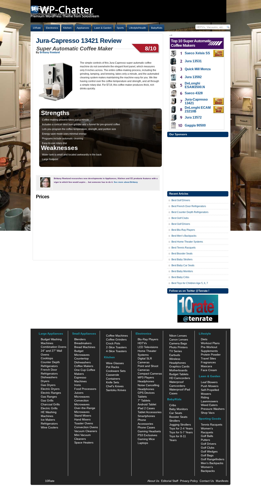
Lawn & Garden (103, 28)
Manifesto (222, 480)
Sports (120, 28)
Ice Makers (48, 419)
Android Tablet (147, 404)
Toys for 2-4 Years (181, 428)
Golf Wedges (209, 451)
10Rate (37, 28)
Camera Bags (178, 343)
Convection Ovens (86, 427)
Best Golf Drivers (180, 200)
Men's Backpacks (212, 463)
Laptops (143, 443)
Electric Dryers (50, 388)
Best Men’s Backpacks (183, 235)
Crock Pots (113, 343)
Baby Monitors (178, 409)
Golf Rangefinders (212, 459)
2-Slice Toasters (116, 347)
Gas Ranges (49, 396)
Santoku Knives (116, 390)
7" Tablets (144, 400)
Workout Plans (210, 343)
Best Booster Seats (181, 253)
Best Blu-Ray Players (183, 229)
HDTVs (142, 343)
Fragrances (208, 362)
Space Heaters (83, 442)
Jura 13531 (193, 61)
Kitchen (67, 28)
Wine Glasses (115, 363)
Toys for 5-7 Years (181, 432)
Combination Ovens (53, 346)
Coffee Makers (83, 366)
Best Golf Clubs (180, 218)
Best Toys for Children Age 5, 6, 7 (189, 283)
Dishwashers (49, 377)
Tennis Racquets (211, 424)
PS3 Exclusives (147, 435)
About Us (153, 480)
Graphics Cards (179, 366)
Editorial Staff (169, 480)
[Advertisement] (197, 163)
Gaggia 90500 (195, 125)
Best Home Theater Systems (187, 241)
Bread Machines (84, 347)
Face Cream (209, 370)
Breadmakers (83, 343)
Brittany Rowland (50, 52)
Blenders (80, 339)
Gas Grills (47, 400)
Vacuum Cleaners (85, 431)
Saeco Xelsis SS (197, 53)
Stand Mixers (82, 415)
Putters (205, 439)
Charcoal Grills (50, 404)
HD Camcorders (179, 378)
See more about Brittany (126, 182)
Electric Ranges (51, 392)
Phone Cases (146, 427)
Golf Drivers (208, 443)
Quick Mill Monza (198, 69)
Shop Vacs (208, 412)
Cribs (172, 405)
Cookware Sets (116, 371)
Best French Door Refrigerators (188, 206)
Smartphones (146, 416)
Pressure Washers (213, 408)
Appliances (83, 28)
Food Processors (85, 388)
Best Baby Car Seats (182, 265)
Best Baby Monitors (182, 271)
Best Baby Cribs (180, 277)
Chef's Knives (115, 386)
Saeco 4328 (194, 93)
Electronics (52, 28)
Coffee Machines (117, 335)
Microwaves (82, 396)
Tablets (142, 396)
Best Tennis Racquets (183, 247)
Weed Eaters (209, 405)
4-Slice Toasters (116, 351)
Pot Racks (112, 367)
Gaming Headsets (149, 431)
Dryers (45, 381)
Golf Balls (207, 436)
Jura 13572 (193, 117)
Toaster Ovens (83, 423)
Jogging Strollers (180, 424)
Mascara (206, 366)
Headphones (146, 381)
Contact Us (207, 480)
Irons (77, 385)
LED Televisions (148, 347)
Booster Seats (178, 416)
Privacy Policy (189, 480)
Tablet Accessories (149, 412)
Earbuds (174, 355)
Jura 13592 (193, 77)
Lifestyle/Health (137, 28)
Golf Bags (207, 455)
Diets (204, 339)
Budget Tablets (178, 374)
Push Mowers (209, 386)
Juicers (78, 392)
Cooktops (47, 358)
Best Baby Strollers (181, 259)
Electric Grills (49, 408)
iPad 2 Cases (146, 408)
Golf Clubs (207, 447)
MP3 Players (146, 377)
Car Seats (175, 413)
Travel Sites (208, 358)
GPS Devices (146, 392)
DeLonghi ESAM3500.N (195, 85)
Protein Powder (211, 354)
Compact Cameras (150, 373)
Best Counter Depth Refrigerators (189, 212)
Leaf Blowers (209, 382)
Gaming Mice (146, 439)
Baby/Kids (156, 28)
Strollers (174, 420)
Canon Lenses (178, 339)
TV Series (175, 351)
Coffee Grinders (116, 339)
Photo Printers (178, 347)
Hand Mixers (82, 419)
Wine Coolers (49, 427)
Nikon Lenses (178, 335)
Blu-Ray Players (148, 339)
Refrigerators (49, 423)
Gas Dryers (48, 385)
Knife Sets (112, 382)
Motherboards (178, 370)
